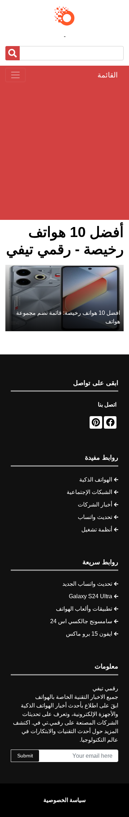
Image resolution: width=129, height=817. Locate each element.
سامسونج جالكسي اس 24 (81, 621)
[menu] (15, 75)
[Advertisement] (64, 151)
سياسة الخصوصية (64, 800)
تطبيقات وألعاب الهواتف (84, 609)
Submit (25, 755)
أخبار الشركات (95, 504)
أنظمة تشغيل (96, 529)
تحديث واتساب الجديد (87, 584)
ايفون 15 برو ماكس (89, 634)
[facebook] (110, 422)
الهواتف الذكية (95, 479)
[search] (12, 53)
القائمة (107, 75)
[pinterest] (96, 422)
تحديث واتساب (95, 517)
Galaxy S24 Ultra (90, 596)
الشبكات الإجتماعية (89, 492)
